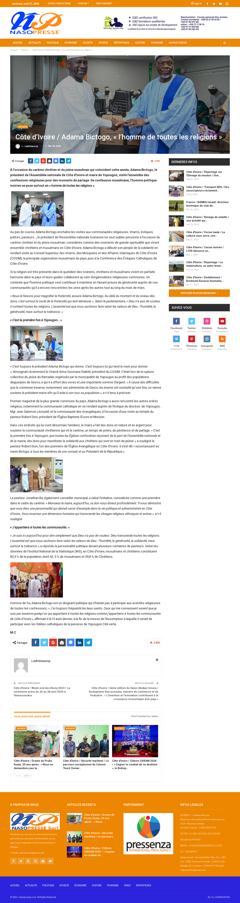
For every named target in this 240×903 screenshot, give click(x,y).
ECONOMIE (71, 42)
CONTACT (83, 3)
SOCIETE (88, 42)
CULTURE (140, 42)
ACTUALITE (34, 42)
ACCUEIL (18, 42)
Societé (22, 127)
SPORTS (103, 42)
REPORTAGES (121, 42)
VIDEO (127, 885)
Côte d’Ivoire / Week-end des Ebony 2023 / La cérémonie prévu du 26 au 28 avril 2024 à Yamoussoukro (42, 691)
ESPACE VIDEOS (178, 42)
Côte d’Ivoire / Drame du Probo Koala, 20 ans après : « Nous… (99, 818)
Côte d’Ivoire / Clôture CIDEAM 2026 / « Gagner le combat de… (99, 852)
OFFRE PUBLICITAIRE (59, 3)
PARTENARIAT (104, 3)
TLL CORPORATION (220, 897)
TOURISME (157, 42)
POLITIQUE (53, 42)
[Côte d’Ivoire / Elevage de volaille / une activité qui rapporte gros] (176, 221)
